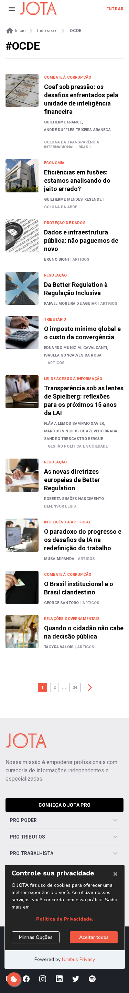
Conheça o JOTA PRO (64, 805)
